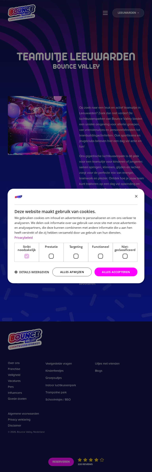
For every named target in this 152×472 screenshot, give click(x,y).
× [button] (136, 196)
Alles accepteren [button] (116, 272)
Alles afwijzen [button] (72, 272)
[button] (31, 272)
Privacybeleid (23, 237)
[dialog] (76, 236)
